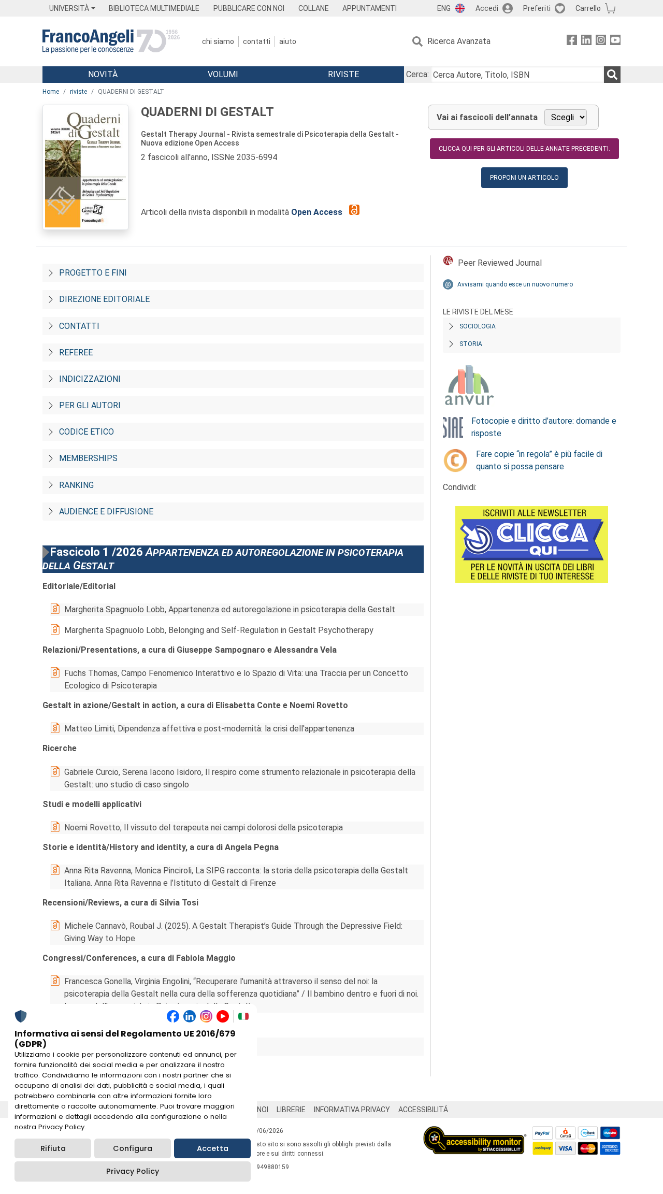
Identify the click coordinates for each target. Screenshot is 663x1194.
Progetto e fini (93, 273)
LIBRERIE (291, 1109)
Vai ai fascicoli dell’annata (487, 117)
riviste (78, 91)
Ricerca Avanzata (459, 41)
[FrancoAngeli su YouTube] (615, 42)
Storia (470, 344)
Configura (132, 1148)
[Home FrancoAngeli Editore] (111, 41)
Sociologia (477, 326)
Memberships (88, 458)
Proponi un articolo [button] (524, 177)
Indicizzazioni (90, 379)
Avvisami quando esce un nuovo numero (515, 284)
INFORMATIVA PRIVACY (352, 1109)
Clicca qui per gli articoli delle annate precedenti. (524, 148)
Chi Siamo (218, 41)
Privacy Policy (132, 1171)
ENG (444, 8)
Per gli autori (90, 405)
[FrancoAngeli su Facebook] (572, 42)
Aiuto (287, 41)
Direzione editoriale (104, 299)
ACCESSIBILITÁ (423, 1109)
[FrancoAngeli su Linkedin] (586, 42)
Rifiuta (53, 1148)
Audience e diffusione (106, 511)
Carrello (588, 8)
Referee (76, 352)
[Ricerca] (612, 74)
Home (50, 91)
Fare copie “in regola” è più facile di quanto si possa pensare (539, 460)
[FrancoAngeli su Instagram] (601, 42)
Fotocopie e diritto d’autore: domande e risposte (543, 427)
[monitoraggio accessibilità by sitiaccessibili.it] (475, 1132)
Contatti (256, 41)
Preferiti (537, 8)
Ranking (76, 485)
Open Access (317, 212)
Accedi (486, 8)
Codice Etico (86, 432)
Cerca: (417, 74)
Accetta (212, 1148)
